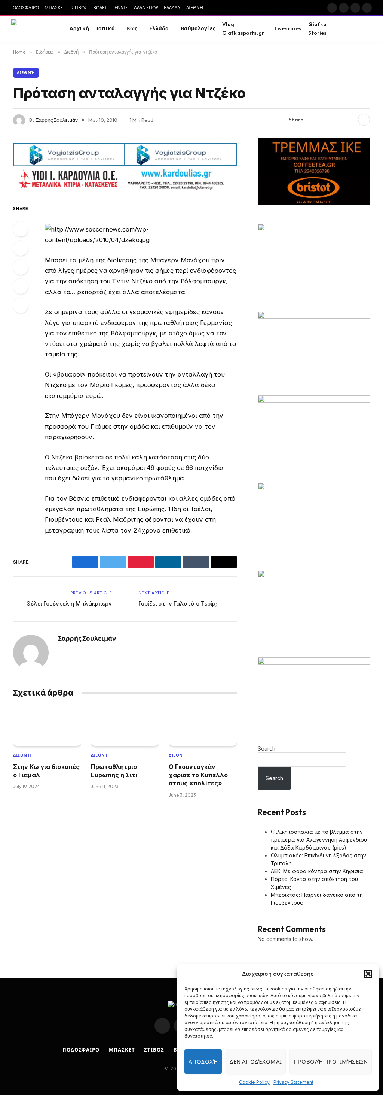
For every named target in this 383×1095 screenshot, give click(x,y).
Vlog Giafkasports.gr (243, 28)
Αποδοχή (203, 1061)
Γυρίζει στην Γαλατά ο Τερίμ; (177, 603)
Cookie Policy (254, 1082)
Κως (132, 28)
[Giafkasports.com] (32, 29)
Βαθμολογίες (198, 28)
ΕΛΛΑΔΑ (172, 7)
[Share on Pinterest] (337, 120)
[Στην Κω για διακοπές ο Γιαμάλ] (47, 726)
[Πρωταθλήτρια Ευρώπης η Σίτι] (125, 726)
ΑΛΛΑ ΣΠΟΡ (146, 7)
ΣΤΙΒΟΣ (79, 7)
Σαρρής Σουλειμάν (57, 120)
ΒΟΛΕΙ (99, 7)
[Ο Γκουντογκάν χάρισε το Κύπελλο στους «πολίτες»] (203, 726)
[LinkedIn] (20, 267)
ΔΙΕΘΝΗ (194, 7)
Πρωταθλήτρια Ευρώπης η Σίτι (114, 771)
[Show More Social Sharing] (364, 120)
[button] (368, 974)
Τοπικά (105, 28)
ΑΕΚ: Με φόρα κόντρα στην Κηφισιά (317, 871)
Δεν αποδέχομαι (256, 1061)
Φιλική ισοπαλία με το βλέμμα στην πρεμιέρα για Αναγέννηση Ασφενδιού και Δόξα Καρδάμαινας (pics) (319, 840)
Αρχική (79, 28)
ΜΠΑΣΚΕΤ (55, 7)
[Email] (20, 305)
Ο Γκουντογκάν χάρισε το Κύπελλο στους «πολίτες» (198, 775)
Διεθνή (26, 72)
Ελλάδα (159, 28)
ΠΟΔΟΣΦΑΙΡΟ (24, 7)
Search (266, 748)
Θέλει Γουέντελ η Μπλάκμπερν (69, 603)
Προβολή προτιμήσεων (331, 1061)
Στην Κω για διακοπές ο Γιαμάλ (46, 771)
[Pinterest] (20, 286)
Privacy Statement (293, 1082)
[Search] (368, 28)
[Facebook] (20, 228)
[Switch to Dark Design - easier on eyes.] (357, 29)
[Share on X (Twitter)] (325, 120)
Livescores (288, 28)
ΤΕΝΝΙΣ (120, 7)
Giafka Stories (317, 28)
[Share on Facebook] (313, 120)
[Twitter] (20, 248)
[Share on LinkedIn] (349, 120)
